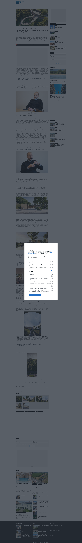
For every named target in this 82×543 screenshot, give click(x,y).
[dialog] (41, 271)
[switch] (51, 261)
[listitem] (41, 259)
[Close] (56, 245)
